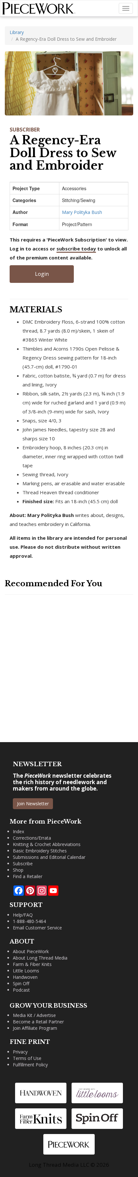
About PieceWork (31, 951)
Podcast (21, 990)
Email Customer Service (37, 928)
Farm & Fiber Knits (32, 964)
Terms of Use (27, 1058)
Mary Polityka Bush (82, 212)
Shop (18, 870)
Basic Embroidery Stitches (40, 851)
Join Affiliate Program (35, 1028)
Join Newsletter (33, 803)
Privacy (20, 1052)
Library (17, 32)
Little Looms (26, 971)
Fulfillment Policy (30, 1065)
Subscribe (23, 863)
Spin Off (21, 983)
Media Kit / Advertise (34, 1015)
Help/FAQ (23, 915)
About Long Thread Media (40, 958)
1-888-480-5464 (29, 921)
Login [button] (42, 273)
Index (18, 831)
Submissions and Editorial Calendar (49, 857)
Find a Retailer (27, 876)
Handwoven (25, 977)
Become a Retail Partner (38, 1022)
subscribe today (76, 248)
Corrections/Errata (32, 838)
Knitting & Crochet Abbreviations (47, 844)
